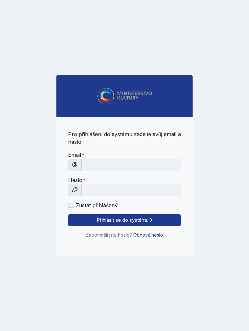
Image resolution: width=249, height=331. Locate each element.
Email (74, 155)
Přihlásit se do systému (123, 220)
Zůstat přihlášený (97, 205)
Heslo (75, 180)
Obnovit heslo (148, 235)
